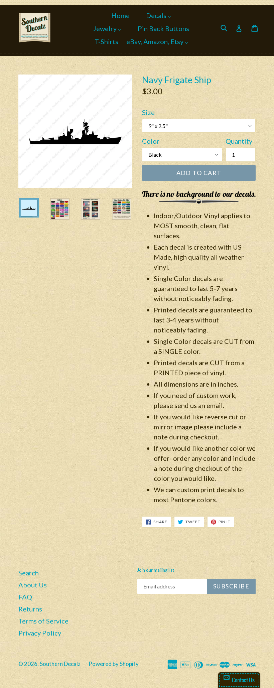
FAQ (25, 597)
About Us (32, 585)
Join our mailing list (155, 570)
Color (150, 141)
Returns (30, 609)
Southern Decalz (60, 663)
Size (148, 112)
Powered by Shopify (114, 663)
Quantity (239, 141)
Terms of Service (43, 621)
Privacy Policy (39, 633)
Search (28, 573)
